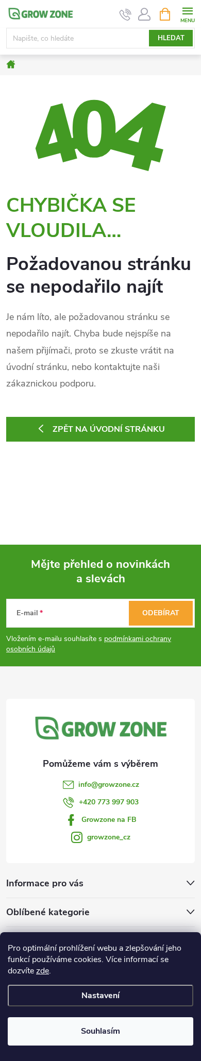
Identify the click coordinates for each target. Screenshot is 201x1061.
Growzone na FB (109, 819)
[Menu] (187, 13)
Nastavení (100, 995)
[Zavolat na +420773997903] (125, 14)
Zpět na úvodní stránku (109, 429)
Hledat (171, 38)
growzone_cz (108, 837)
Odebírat (160, 613)
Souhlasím (100, 1031)
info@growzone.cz (108, 784)
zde (42, 970)
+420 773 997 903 (109, 802)
